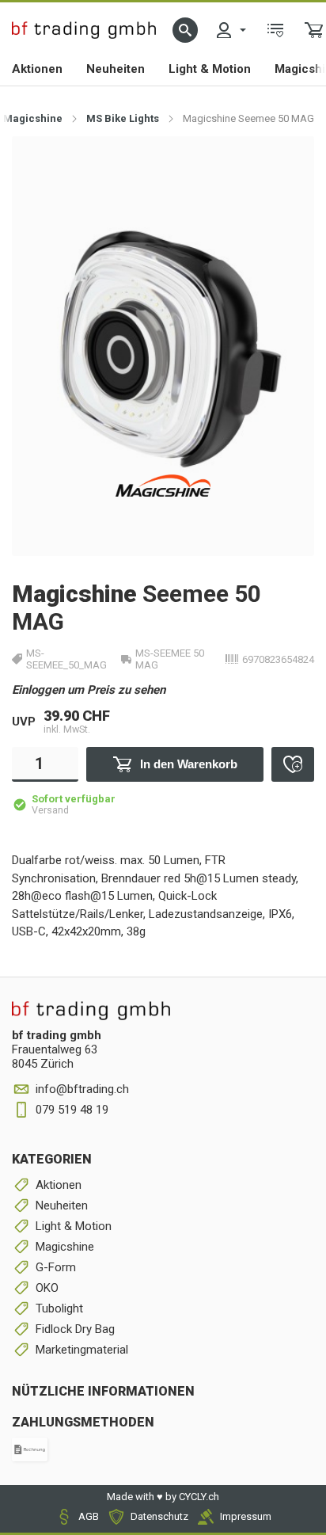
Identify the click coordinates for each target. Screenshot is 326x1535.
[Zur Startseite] (84, 30)
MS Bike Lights (122, 118)
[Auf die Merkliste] (292, 764)
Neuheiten (115, 69)
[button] (185, 30)
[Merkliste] (275, 30)
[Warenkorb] (314, 30)
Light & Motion (210, 69)
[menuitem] (230, 30)
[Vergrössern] (284, 165)
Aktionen (37, 69)
